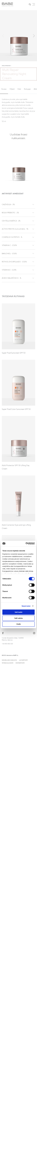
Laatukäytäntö (23, 660)
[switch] (32, 585)
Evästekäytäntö (20, 663)
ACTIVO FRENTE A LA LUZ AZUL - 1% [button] (15, 229)
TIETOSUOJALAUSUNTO (7, 663)
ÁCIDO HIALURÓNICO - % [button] (11, 278)
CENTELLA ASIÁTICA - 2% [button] (11, 221)
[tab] (4, 89)
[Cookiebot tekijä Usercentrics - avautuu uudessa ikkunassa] (26, 543)
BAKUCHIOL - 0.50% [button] (9, 253)
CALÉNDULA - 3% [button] (8, 204)
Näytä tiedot (26, 606)
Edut (19, 89)
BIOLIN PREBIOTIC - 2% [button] (10, 212)
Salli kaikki (18, 612)
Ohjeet (12, 89)
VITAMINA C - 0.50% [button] (9, 245)
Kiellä (19, 624)
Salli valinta (18, 618)
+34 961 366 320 (7, 644)
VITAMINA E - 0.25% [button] (9, 270)
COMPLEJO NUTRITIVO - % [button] (12, 237)
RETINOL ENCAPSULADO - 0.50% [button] (14, 262)
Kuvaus (4, 89)
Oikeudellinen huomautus (9, 660)
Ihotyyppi (27, 89)
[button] (34, 36)
